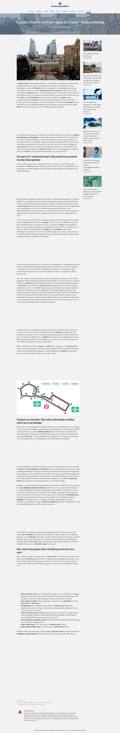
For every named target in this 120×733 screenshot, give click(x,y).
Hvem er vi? (80, 11)
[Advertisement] (48, 121)
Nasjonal (31, 11)
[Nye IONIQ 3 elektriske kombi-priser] (92, 50)
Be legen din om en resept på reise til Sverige (32, 704)
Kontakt (88, 11)
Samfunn (72, 11)
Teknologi (39, 11)
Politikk (52, 11)
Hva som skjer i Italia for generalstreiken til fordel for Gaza (36, 702)
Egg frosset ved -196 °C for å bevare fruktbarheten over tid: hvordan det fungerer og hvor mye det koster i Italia (92, 136)
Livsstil (46, 11)
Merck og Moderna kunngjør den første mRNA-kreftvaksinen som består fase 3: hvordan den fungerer (92, 107)
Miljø (58, 11)
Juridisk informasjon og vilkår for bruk (59, 730)
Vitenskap (64, 11)
